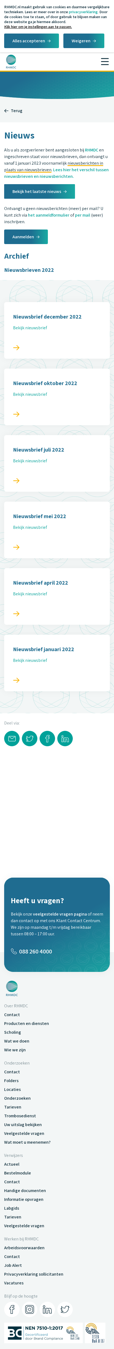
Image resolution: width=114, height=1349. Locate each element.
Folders (11, 1080)
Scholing (12, 1032)
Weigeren (81, 41)
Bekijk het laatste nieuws (36, 191)
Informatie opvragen (23, 1199)
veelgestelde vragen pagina (60, 914)
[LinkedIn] (47, 1309)
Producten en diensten (26, 1023)
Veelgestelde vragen (24, 1133)
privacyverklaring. (84, 11)
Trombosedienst (20, 1116)
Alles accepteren (28, 41)
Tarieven (12, 1107)
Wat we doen (16, 1041)
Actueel (11, 1164)
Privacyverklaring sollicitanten (33, 1274)
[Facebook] (12, 1309)
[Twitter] (65, 1309)
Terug (16, 111)
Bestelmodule (17, 1173)
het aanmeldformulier (48, 215)
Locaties (12, 1089)
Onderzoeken (17, 1098)
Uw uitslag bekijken (23, 1124)
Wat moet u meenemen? (27, 1142)
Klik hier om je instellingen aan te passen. (38, 26)
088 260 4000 (35, 951)
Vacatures (14, 1283)
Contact (12, 1015)
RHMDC (91, 150)
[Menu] (105, 62)
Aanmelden (23, 237)
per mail (82, 215)
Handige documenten (25, 1190)
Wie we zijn (15, 1050)
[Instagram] (29, 1309)
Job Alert (13, 1265)
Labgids (11, 1208)
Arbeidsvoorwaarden (24, 1248)
